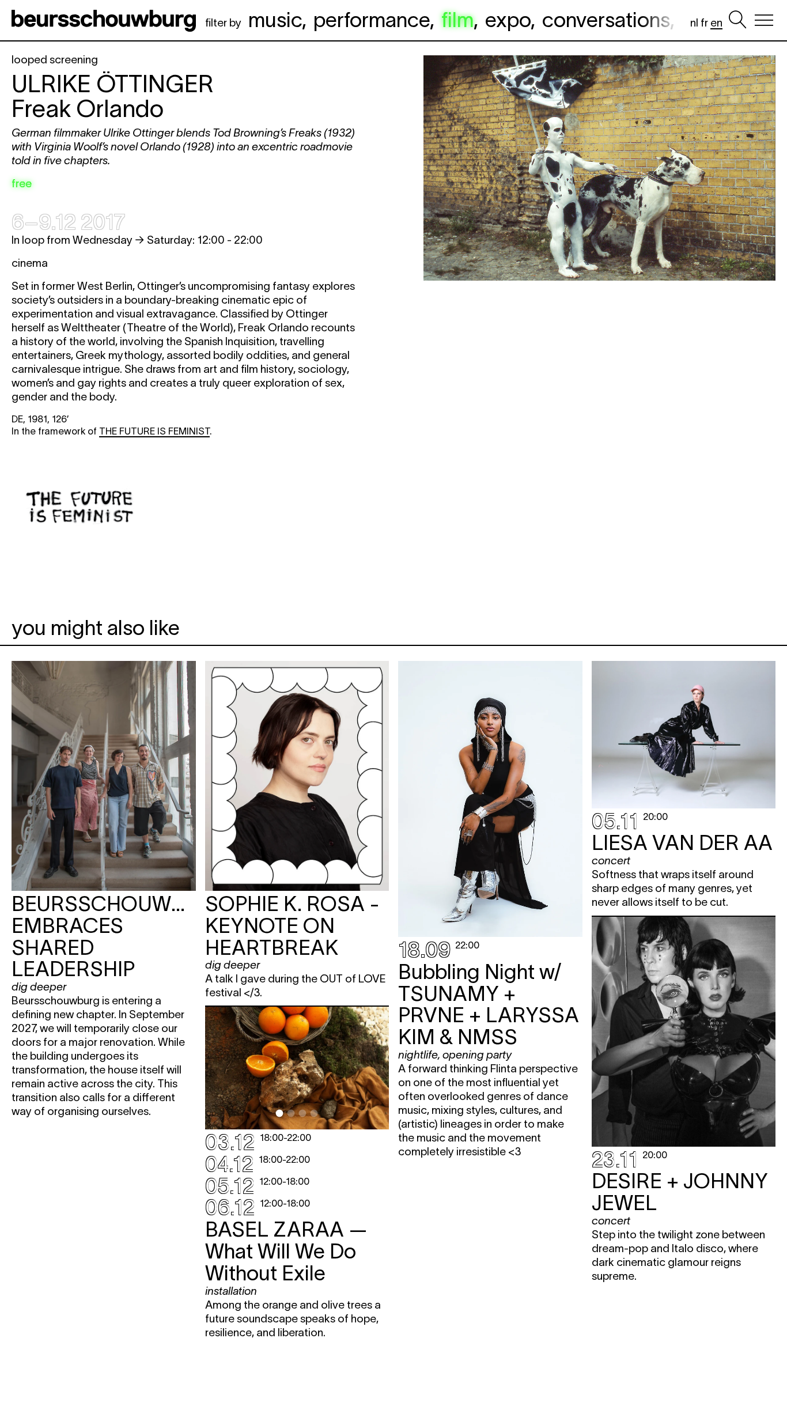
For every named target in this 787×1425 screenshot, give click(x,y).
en (716, 23)
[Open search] (737, 20)
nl (694, 23)
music (275, 19)
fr (704, 23)
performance (371, 19)
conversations (606, 19)
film (457, 19)
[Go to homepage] (106, 20)
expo (508, 19)
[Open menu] (763, 20)
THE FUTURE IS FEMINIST (154, 431)
